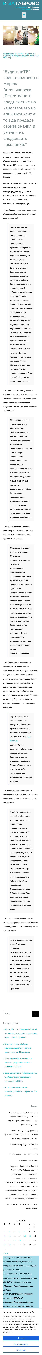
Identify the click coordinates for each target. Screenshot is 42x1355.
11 (9, 1236)
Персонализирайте (21, 1344)
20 (20, 1240)
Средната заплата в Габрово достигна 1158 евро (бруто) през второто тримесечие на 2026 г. (21, 1077)
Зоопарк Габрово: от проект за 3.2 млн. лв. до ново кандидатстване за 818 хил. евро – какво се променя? (21, 1033)
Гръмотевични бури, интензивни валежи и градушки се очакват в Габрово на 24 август (18, 1062)
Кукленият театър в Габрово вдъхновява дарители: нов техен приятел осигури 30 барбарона (18, 1048)
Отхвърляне (21, 1350)
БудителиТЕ (30, 54)
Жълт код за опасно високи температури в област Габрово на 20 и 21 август (21, 1091)
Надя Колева (8, 54)
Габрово (17, 56)
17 (4, 1240)
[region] (21, 1331)
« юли (5, 1253)
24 (4, 1245)
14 (25, 1236)
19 (15, 1240)
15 (30, 1236)
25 (10, 1245)
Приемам (21, 1338)
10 (4, 1236)
